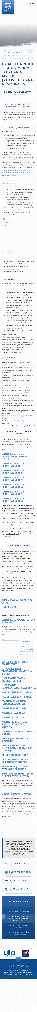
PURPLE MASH (10, 606)
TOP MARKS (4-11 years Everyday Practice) (16, 768)
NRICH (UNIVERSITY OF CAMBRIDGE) (15, 740)
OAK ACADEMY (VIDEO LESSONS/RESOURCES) (15, 761)
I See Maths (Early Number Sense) (13, 679)
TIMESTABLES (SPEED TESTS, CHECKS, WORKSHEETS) (18, 775)
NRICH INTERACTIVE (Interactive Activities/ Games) (17, 748)
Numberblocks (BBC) (17, 212)
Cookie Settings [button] (29, 974)
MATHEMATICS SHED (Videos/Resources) (14, 702)
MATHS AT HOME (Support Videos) (18, 732)
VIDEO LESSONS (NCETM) (16, 794)
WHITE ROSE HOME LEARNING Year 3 (13, 479)
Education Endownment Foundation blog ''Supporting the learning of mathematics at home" (16, 172)
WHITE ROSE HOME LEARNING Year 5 (13, 493)
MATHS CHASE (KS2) (13, 712)
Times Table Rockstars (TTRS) (15, 566)
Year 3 (30, 50)
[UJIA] (9, 953)
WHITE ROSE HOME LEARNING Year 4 (13, 486)
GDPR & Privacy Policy (16, 974)
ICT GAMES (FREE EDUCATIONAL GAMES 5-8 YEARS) (17, 671)
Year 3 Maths (14, 53)
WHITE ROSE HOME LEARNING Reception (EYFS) (15, 456)
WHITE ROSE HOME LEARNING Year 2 (13, 472)
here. (16, 120)
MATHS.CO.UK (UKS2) (14, 717)
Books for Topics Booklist (10, 252)
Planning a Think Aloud (27, 426)
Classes (17, 50)
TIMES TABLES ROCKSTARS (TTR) (17, 601)
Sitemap (5, 974)
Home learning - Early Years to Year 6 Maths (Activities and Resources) (17, 55)
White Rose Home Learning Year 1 (13, 465)
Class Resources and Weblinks (19, 912)
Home (4, 50)
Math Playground (14, 708)
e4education (24, 970)
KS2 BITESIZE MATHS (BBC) (17, 696)
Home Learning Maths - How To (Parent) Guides (18, 933)
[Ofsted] (25, 953)
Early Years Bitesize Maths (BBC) (15, 663)
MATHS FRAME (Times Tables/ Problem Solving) (14, 724)
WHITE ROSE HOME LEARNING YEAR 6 (13, 500)
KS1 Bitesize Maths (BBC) (17, 692)
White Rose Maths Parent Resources (18, 621)
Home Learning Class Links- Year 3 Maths (18, 926)
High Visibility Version (10, 973)
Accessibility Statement (25, 973)
